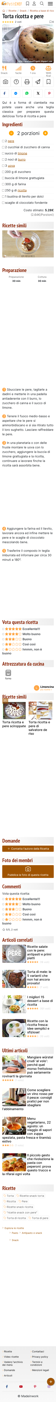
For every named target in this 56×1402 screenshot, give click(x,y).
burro (22, 159)
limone (22, 153)
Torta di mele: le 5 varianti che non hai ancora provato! (39, 977)
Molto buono (31, 634)
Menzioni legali (40, 1370)
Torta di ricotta (16, 1218)
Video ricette (11, 1356)
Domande (9, 1370)
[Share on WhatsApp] (26, 93)
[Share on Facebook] (4, 93)
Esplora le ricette (14, 1228)
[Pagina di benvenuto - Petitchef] (3, 10)
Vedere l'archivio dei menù (12, 1363)
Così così (29, 644)
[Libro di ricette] (27, 3)
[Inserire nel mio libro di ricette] (48, 82)
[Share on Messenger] (15, 93)
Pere (24, 1201)
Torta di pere (40, 1218)
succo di (16, 153)
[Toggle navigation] (50, 4)
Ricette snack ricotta (20, 1207)
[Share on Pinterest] (49, 93)
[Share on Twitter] (38, 93)
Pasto (15, 1232)
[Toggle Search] (42, 3)
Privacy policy (40, 1356)
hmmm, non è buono (22, 651)
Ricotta (11, 1201)
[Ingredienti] (5, 701)
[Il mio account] (34, 3)
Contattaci (38, 1351)
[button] (6, 43)
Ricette (8, 1351)
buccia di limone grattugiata (24, 178)
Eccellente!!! (31, 629)
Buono (27, 639)
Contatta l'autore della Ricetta (29, 848)
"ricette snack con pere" (22, 1212)
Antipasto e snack (32, 1232)
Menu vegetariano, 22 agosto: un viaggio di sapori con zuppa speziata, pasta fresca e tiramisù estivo (27, 1130)
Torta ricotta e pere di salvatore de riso (39, 727)
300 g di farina (15, 184)
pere (11, 141)
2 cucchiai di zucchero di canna (27, 147)
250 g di (16, 190)
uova (11, 165)
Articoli (8, 1375)
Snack (15, 1240)
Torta (10, 1195)
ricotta (22, 190)
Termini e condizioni (36, 1363)
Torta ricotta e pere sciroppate (14, 724)
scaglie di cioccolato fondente (26, 202)
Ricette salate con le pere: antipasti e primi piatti (39, 952)
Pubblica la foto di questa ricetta (28, 874)
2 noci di (15, 159)
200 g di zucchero (18, 172)
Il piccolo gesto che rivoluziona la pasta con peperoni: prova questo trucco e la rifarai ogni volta (27, 1164)
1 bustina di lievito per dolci (24, 196)
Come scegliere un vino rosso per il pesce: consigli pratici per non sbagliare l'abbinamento (27, 1099)
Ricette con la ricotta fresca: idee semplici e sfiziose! (38, 1026)
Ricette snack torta (32, 1195)
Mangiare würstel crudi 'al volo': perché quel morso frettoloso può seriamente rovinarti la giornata (27, 1066)
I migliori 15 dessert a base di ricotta (40, 1000)
